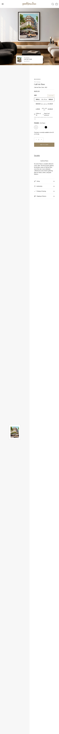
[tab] (37, 155)
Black (46, 127)
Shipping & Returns (41, 196)
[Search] (52, 4)
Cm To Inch (51, 95)
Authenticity (39, 186)
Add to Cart (44, 144)
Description (37, 155)
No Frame (36, 127)
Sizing (38, 181)
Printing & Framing (41, 191)
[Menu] (2, 4)
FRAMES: (39, 123)
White (41, 127)
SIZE (35, 95)
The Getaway (37, 82)
